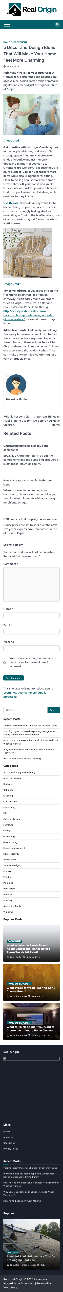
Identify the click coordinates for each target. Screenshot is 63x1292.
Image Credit (11, 140)
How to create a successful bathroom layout (27, 482)
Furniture (8, 824)
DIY (5, 813)
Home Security (11, 853)
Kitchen (7, 871)
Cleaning (8, 795)
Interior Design (11, 865)
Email (7, 625)
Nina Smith (16, 957)
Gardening (9, 836)
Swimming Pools (12, 906)
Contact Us (9, 1142)
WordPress (10, 1287)
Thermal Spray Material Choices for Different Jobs (30, 725)
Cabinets (8, 790)
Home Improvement (15, 42)
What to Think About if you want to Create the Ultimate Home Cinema (30, 1028)
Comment (10, 563)
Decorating (9, 807)
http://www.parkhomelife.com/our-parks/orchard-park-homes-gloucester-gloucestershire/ (28, 315)
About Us (8, 1137)
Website (8, 641)
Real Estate (9, 888)
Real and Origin (13, 1279)
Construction (10, 801)
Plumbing (8, 882)
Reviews (7, 894)
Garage (7, 830)
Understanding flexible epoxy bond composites (26, 448)
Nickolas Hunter (18, 996)
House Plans (9, 859)
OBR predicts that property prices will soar (30, 519)
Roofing (7, 900)
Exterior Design (11, 819)
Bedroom (8, 784)
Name (8, 608)
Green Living (10, 842)
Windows (8, 911)
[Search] (57, 24)
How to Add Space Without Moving (22, 758)
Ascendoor (27, 1283)
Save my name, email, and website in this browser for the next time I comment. (32, 662)
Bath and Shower (12, 778)
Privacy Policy (10, 1148)
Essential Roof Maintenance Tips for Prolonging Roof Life (31, 1258)
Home (6, 1131)
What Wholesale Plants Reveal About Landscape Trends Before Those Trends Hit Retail (28, 949)
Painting (7, 877)
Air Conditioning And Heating (19, 772)
